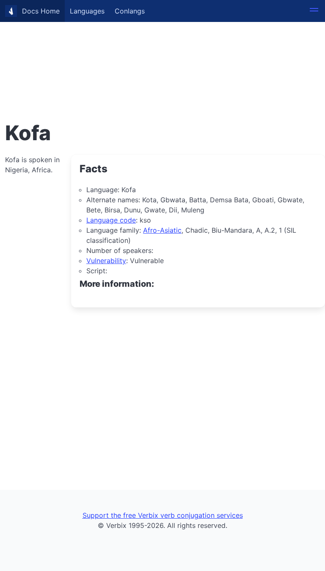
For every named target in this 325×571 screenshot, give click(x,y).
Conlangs (130, 11)
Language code (111, 220)
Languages (87, 11)
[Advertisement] (162, 59)
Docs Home (41, 11)
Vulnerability (106, 260)
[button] (314, 11)
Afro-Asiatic (162, 230)
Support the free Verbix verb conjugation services (163, 515)
